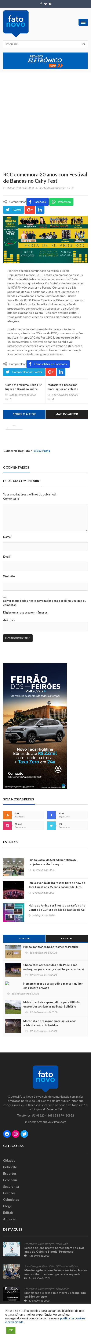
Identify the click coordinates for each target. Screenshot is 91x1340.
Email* (7, 556)
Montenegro (46, 1243)
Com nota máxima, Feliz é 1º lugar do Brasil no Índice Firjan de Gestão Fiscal (23, 389)
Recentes (67, 938)
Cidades (9, 1160)
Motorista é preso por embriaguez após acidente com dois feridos (49, 1023)
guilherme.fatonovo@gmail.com (45, 1121)
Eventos (9, 1193)
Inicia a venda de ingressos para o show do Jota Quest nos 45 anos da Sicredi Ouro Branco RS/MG (57, 887)
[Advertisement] (45, 120)
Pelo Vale (10, 1167)
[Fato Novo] (16, 23)
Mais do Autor (66, 414)
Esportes (10, 1173)
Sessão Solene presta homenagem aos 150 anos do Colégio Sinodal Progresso (54, 1249)
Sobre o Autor (24, 414)
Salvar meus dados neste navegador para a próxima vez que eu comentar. (44, 603)
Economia (10, 1180)
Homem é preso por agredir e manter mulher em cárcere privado (53, 985)
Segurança (11, 1186)
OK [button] (11, 1330)
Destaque (30, 1243)
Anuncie (9, 1219)
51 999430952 (64, 1115)
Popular (24, 938)
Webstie (9, 576)
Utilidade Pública (66, 1266)
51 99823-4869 (42, 1115)
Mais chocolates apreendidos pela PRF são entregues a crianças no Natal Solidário (51, 1004)
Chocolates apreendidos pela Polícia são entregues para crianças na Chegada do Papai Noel (53, 969)
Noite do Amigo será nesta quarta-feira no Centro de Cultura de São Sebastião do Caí (57, 907)
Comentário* (11, 498)
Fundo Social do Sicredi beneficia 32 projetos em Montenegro (53, 862)
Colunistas (11, 1199)
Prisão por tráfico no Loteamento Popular (51, 947)
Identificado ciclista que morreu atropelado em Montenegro (55, 1294)
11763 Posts (41, 450)
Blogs (7, 1206)
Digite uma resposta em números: (25, 612)
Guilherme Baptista (54, 187)
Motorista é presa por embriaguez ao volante (63, 387)
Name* (7, 537)
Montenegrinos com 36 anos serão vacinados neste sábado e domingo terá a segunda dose (56, 1274)
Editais (8, 1212)
